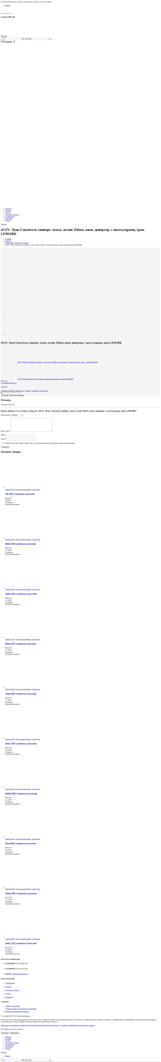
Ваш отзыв (5, 431)
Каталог (8, 211)
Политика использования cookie (13, 1025)
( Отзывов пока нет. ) (9, 383)
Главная (8, 209)
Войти (7, 5)
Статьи (8, 994)
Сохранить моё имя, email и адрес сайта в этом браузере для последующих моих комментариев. (39, 443)
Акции (7, 220)
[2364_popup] (14, 334)
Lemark (27, 391)
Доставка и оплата (12, 215)
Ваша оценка (6, 415)
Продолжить (15, 1033)
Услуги (8, 213)
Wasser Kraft (9, 490)
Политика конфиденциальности (17, 1011)
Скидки (4, 224)
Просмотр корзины (17, 395)
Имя (3, 435)
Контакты (9, 218)
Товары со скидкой (12, 1006)
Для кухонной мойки (23, 490)
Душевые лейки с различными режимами (20, 1009)
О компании (9, 217)
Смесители (44, 391)
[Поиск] (52, 39)
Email (3, 439)
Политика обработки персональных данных (42, 1025)
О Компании (10, 983)
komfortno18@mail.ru (20, 974)
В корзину (5, 395)
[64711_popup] (23, 299)
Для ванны (35, 391)
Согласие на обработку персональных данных (77, 1025)
